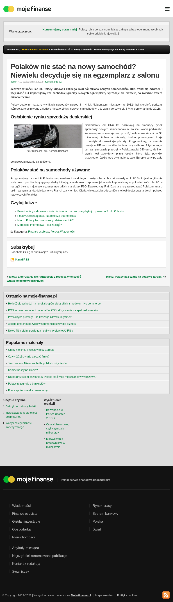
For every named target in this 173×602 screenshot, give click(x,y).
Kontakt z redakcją (26, 563)
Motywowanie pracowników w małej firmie (55, 443)
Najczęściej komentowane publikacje (39, 556)
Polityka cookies (127, 595)
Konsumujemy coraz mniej (60, 29)
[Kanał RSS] (166, 594)
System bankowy (105, 513)
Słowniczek (20, 571)
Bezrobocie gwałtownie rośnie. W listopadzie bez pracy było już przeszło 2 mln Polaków (71, 211)
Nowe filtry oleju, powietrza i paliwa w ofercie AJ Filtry (40, 330)
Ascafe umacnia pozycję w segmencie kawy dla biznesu (42, 323)
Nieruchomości (23, 537)
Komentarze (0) (53, 81)
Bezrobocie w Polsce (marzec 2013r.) (55, 414)
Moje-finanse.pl (81, 595)
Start (24, 49)
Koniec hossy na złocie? (23, 370)
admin (14, 81)
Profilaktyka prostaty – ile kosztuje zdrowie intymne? (40, 317)
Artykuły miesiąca (25, 548)
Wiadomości (67, 231)
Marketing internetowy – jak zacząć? (39, 224)
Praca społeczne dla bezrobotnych (29, 390)
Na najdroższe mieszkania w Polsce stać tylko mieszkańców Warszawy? (52, 376)
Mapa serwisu (104, 595)
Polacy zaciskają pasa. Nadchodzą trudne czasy (46, 215)
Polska (54, 231)
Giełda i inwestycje (26, 521)
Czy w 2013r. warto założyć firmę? (29, 356)
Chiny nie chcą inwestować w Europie (31, 349)
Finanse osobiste (39, 49)
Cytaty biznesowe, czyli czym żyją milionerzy (57, 428)
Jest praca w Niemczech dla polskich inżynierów (37, 363)
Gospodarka (21, 529)
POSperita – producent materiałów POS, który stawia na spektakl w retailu (53, 310)
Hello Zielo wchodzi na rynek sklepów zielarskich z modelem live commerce (54, 303)
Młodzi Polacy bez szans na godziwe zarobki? (45, 220)
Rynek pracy (102, 505)
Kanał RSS (22, 259)
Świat (97, 529)
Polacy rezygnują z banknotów (27, 383)
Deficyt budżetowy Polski (21, 406)
